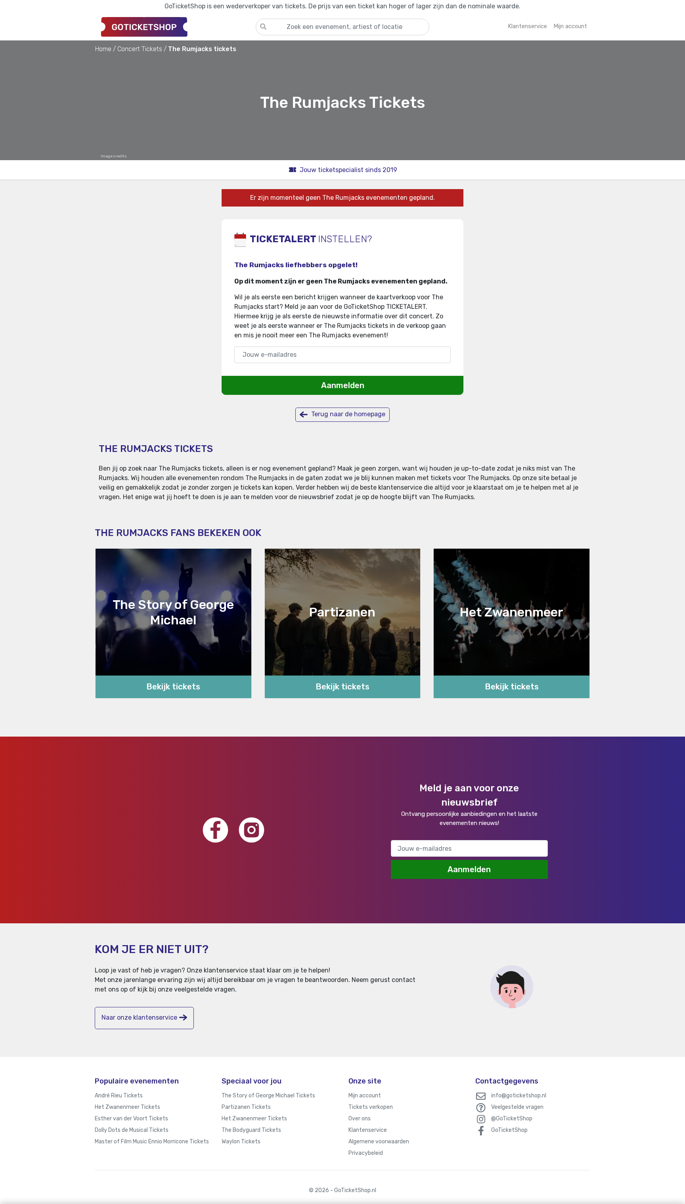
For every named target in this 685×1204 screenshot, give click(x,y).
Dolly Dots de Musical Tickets (131, 1130)
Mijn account (364, 1095)
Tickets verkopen (370, 1107)
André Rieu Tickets (119, 1095)
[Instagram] (251, 830)
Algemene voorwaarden (378, 1141)
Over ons (359, 1118)
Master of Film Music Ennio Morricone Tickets (152, 1141)
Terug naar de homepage (347, 414)
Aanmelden (342, 385)
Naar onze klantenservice (139, 1017)
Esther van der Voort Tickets (131, 1118)
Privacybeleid (365, 1153)
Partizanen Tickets (246, 1107)
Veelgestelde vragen (517, 1107)
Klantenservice (367, 1130)
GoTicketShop (509, 1130)
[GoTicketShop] (175, 26)
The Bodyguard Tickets (251, 1130)
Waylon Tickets (241, 1141)
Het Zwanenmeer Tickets (127, 1107)
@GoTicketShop (511, 1118)
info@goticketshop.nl (518, 1095)
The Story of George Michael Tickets (268, 1095)
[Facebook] (215, 830)
